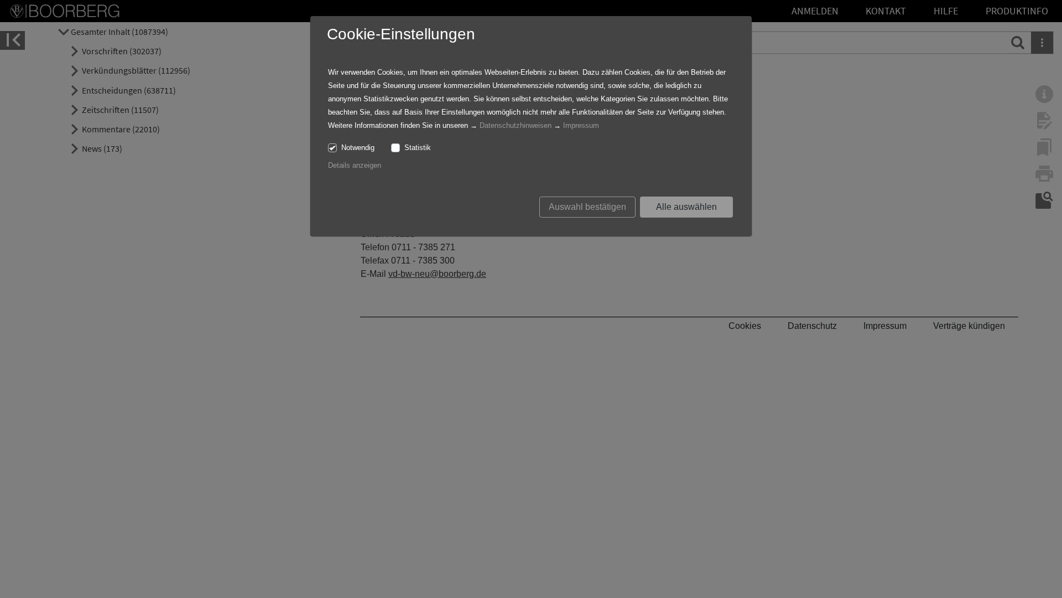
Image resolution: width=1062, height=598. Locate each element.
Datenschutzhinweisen (515, 125)
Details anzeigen (354, 165)
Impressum (581, 125)
